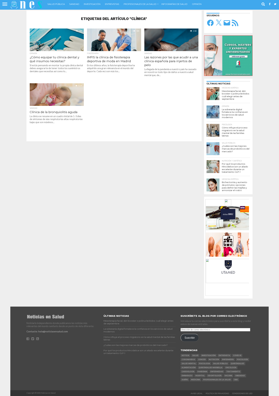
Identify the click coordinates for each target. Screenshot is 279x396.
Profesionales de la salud (140, 4)
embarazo (187, 376)
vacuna (228, 376)
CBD (236, 380)
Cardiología (188, 372)
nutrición (214, 359)
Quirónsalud (237, 363)
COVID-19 (237, 355)
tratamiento (233, 372)
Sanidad (74, 4)
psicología (242, 359)
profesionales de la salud (217, 380)
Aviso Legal (196, 393)
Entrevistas (112, 4)
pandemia (202, 372)
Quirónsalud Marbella (210, 368)
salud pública (220, 363)
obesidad (240, 376)
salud (195, 355)
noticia (185, 355)
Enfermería (228, 359)
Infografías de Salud (174, 4)
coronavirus (188, 359)
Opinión (197, 4)
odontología (215, 376)
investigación (209, 355)
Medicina (195, 380)
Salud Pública (56, 4)
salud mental (189, 363)
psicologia (204, 363)
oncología (230, 368)
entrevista (224, 355)
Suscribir (190, 337)
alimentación (189, 368)
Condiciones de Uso (242, 393)
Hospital (200, 376)
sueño (185, 380)
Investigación (92, 4)
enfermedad (216, 372)
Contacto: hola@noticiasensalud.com (47, 331)
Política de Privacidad (217, 393)
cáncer (202, 359)
